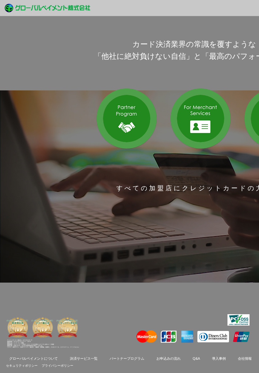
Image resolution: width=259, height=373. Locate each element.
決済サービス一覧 (84, 358)
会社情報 (245, 358)
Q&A (196, 358)
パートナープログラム (127, 358)
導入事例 (219, 358)
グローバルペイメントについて (33, 358)
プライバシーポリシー (57, 365)
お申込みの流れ (168, 358)
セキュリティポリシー (22, 365)
